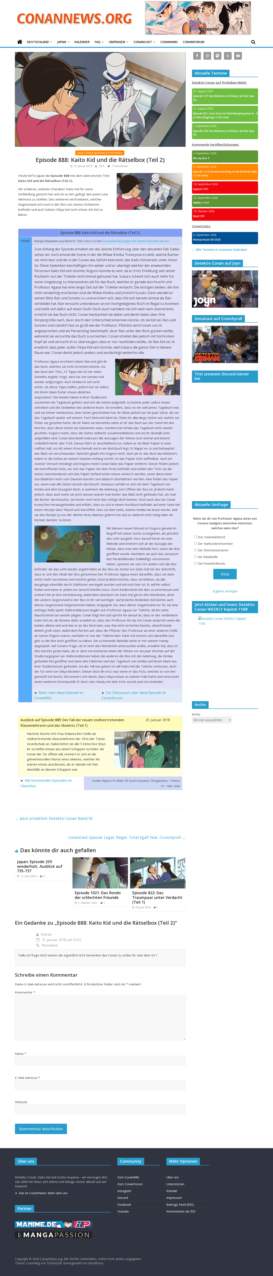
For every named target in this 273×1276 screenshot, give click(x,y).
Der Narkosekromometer (215, 544)
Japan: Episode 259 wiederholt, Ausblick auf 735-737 (39, 866)
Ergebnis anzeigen (225, 591)
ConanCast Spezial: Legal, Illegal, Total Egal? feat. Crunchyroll (127, 837)
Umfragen (117, 42)
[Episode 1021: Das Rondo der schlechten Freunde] (100, 860)
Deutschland (38, 42)
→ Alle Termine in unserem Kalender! (219, 250)
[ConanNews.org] (20, 42)
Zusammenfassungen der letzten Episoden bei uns (136, 241)
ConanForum (193, 42)
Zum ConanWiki (128, 1177)
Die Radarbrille (208, 557)
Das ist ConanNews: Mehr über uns (43, 1193)
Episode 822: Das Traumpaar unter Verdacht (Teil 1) (157, 897)
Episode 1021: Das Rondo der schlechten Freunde (98, 895)
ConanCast (143, 42)
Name (20, 1053)
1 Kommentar (119, 166)
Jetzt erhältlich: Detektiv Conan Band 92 (54, 818)
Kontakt (171, 1191)
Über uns (172, 1177)
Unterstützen (175, 1184)
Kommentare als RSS (181, 1211)
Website (21, 1102)
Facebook (124, 1204)
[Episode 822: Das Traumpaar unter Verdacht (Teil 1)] (158, 860)
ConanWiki (169, 42)
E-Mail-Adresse (27, 1078)
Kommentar (25, 992)
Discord (122, 1198)
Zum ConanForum (130, 1184)
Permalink (50, 945)
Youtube (123, 1211)
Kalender (82, 42)
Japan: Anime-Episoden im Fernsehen (99, 153)
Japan (61, 42)
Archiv (196, 714)
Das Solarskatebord (211, 537)
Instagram (124, 1191)
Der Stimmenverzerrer (213, 550)
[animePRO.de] (82, 1223)
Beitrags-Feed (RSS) (180, 1204)
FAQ (97, 42)
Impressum (174, 1198)
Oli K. (102, 166)
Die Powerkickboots (211, 563)
